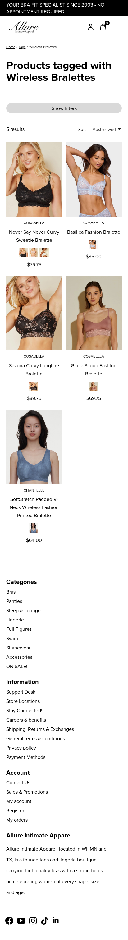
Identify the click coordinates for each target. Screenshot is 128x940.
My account (18, 801)
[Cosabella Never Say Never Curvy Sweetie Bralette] (34, 179)
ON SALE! (16, 666)
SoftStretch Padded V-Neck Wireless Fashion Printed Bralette (34, 507)
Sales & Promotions (27, 791)
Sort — (84, 129)
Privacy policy (21, 747)
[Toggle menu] (115, 27)
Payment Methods (25, 757)
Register (15, 810)
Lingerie (15, 619)
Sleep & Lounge (23, 610)
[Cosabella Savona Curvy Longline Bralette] (34, 313)
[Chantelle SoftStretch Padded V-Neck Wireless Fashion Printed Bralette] (34, 447)
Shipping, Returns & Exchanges (40, 729)
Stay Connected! (24, 710)
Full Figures (19, 629)
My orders (17, 819)
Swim (12, 638)
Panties (14, 601)
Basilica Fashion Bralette (93, 231)
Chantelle (34, 490)
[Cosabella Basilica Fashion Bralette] (94, 179)
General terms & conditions (35, 738)
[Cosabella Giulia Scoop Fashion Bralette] (94, 313)
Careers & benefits (26, 719)
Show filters (64, 108)
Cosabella (34, 222)
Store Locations (23, 701)
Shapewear (18, 647)
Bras (11, 591)
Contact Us (18, 782)
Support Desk (20, 691)
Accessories (19, 656)
